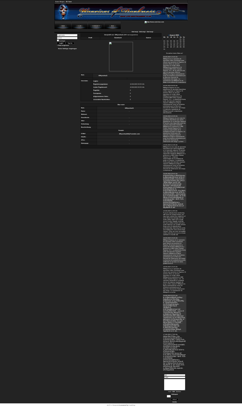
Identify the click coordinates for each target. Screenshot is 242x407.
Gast (70, 1)
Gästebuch (118, 37)
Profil (90, 37)
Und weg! (131, 31)
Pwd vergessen (63, 45)
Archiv (174, 402)
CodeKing (132, 405)
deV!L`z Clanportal (113, 405)
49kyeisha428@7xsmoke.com (129, 134)
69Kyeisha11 (119, 35)
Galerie (148, 37)
